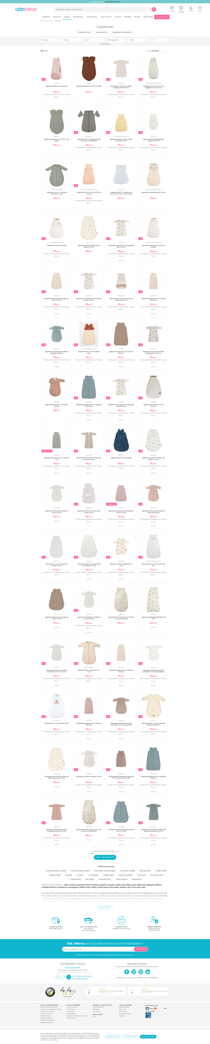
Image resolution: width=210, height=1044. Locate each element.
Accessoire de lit (156, 875)
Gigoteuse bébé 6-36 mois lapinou (57, 86)
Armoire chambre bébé (80, 871)
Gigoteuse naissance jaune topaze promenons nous (121, 140)
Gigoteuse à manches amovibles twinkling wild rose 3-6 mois (56, 830)
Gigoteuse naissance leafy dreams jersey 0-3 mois (89, 246)
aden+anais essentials (74, 885)
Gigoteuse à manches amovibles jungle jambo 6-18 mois (153, 352)
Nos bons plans (71, 1009)
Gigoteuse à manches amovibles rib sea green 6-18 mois (56, 352)
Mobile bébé (76, 879)
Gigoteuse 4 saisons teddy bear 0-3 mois (121, 564)
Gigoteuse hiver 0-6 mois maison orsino (89, 352)
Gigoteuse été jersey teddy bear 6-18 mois (153, 617)
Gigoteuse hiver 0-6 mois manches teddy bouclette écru (153, 724)
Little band (103, 887)
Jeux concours (123, 1011)
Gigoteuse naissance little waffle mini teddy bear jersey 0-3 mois (57, 777)
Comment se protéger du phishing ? (77, 1016)
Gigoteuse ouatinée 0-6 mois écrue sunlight (153, 246)
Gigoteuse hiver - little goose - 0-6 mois (89, 671)
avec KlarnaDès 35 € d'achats (88, 928)
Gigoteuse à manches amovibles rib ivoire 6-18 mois (89, 617)
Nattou (96, 885)
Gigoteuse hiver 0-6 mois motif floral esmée (89, 193)
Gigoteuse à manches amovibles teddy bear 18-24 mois (89, 299)
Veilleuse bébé (55, 875)
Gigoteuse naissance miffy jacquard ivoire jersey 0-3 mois (89, 564)
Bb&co (158, 885)
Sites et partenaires (98, 1007)
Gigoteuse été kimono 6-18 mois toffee (89, 86)
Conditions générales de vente (48, 1007)
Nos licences (96, 1011)
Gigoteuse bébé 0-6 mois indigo (121, 458)
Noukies (103, 885)
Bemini (88, 885)
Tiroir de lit (141, 875)
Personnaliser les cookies (47, 1011)
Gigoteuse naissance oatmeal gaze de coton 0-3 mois (56, 299)
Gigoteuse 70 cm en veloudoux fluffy (57, 723)
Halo (88, 887)
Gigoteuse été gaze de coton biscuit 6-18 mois (121, 352)
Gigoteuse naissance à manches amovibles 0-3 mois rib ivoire (56, 671)
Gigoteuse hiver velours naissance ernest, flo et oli (57, 564)
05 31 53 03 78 (154, 930)
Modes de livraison (45, 1016)
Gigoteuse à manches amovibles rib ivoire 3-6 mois (56, 511)
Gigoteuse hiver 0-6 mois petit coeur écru (153, 564)
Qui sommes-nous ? (72, 1007)
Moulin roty (125, 887)
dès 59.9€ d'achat (56, 928)
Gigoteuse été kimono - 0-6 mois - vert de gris (56, 140)
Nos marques (70, 1011)
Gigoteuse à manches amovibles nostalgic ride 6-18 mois (121, 86)
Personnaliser (112, 1037)
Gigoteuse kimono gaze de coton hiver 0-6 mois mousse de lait (89, 830)
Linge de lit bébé (125, 875)
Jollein (94, 887)
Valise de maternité (124, 1013)
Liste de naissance (124, 1007)
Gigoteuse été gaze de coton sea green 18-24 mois (89, 405)
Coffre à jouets (121, 879)
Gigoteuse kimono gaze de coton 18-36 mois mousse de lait (121, 617)
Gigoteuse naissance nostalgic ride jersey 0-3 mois (153, 458)
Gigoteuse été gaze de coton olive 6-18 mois (56, 458)
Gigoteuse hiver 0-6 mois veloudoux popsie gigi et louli (121, 299)
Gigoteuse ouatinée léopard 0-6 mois (153, 192)
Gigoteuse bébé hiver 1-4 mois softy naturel (56, 405)
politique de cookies (51, 1040)
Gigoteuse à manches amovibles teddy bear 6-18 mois (121, 405)
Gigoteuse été (101, 32)
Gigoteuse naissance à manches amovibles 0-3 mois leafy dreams (153, 671)
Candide (45, 887)
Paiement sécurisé (151, 1005)
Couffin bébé (161, 871)
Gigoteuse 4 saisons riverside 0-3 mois (88, 776)
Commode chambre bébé (104, 871)
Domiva (53, 887)
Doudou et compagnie (68, 887)
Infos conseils (123, 1009)
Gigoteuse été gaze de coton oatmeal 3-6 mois (121, 671)
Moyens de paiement (46, 1018)
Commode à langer (127, 871)
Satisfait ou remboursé (46, 1022)
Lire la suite (105, 907)
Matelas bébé (108, 875)
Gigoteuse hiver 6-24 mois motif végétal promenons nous (153, 86)
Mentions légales (71, 1013)
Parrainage (122, 1016)
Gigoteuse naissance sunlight (56, 245)
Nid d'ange (90, 879)
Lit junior (80, 875)
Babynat (151, 885)
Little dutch (114, 887)
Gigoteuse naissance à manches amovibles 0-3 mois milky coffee (121, 724)
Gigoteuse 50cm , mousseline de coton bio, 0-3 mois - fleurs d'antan (121, 193)
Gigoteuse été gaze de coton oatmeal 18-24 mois (153, 299)
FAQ (94, 1016)
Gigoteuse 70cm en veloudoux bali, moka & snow (88, 511)
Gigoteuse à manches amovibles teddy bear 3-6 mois (121, 246)
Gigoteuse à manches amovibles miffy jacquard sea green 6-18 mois (153, 830)
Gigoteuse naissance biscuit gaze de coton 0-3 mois (56, 617)
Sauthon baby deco (117, 885)
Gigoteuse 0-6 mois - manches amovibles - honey (57, 193)
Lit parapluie (93, 875)
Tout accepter (148, 1037)
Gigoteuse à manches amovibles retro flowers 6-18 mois (88, 458)
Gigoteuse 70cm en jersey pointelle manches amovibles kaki (88, 140)
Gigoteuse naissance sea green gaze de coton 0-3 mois (121, 830)
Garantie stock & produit (47, 1020)
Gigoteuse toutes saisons (122, 32)
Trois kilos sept (138, 887)
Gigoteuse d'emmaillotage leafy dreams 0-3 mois (153, 140)
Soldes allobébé (71, 1018)
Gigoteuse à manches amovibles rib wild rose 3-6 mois (153, 511)
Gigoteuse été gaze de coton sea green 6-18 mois (153, 777)
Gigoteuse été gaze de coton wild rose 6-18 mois (88, 724)
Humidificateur (105, 879)
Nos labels (96, 1009)
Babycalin (141, 885)
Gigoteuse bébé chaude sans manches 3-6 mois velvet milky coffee (121, 777)
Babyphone (136, 879)
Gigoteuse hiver (84, 32)
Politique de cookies (46, 1013)
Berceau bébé (145, 871)
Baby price (131, 885)
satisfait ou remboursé (121, 928)
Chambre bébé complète (56, 871)
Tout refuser (130, 1037)
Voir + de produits (105, 857)
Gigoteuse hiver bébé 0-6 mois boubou (153, 405)
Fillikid (82, 887)
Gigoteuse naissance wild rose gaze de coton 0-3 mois (121, 511)
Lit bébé (68, 875)
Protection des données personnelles (50, 1009)
